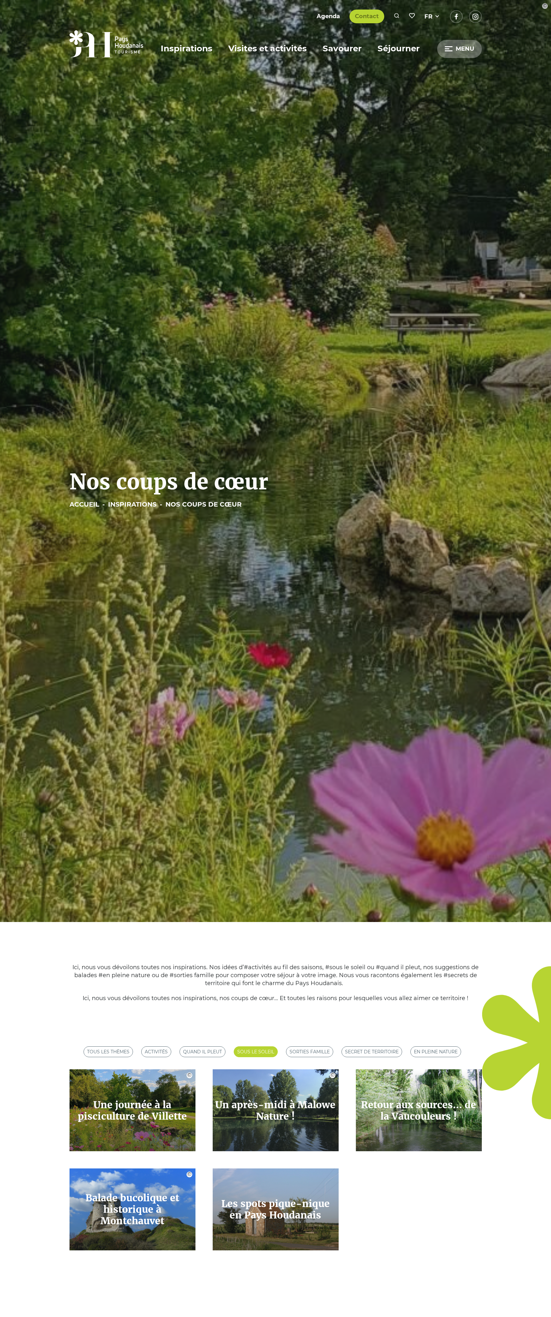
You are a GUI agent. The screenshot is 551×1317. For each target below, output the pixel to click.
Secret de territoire (372, 1052)
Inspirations (186, 48)
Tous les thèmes (108, 1052)
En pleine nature (436, 1052)
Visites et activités (267, 48)
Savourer (342, 48)
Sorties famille (310, 1052)
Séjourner (399, 48)
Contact (367, 16)
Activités (156, 1052)
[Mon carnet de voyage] (412, 16)
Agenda (328, 16)
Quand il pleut (202, 1052)
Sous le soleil (255, 1052)
